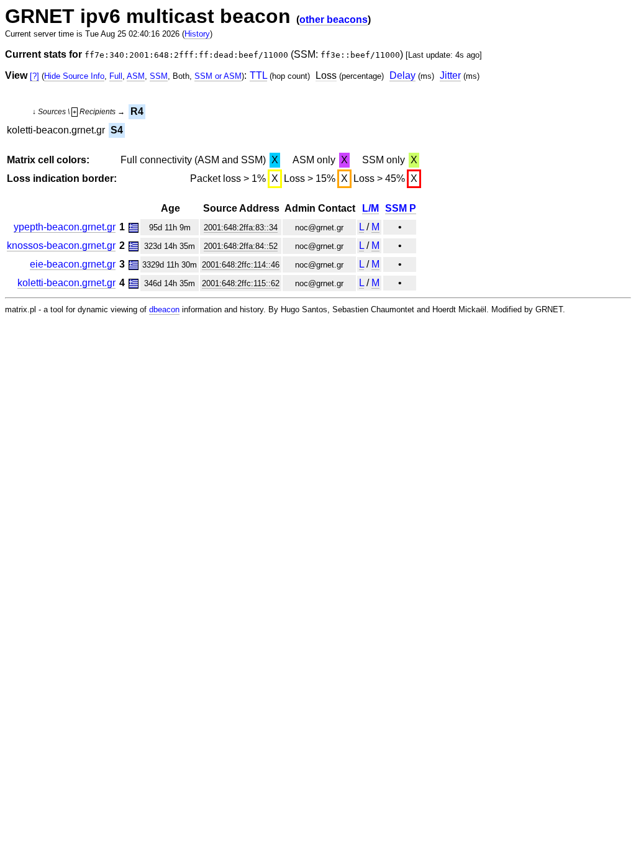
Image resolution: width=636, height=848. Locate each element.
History (197, 33)
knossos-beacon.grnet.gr (61, 245)
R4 (136, 111)
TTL (258, 75)
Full (115, 76)
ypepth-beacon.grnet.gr (65, 227)
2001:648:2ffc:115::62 (240, 283)
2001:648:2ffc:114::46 (240, 264)
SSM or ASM (218, 76)
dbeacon (164, 309)
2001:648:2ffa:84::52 (241, 246)
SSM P (400, 208)
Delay (402, 75)
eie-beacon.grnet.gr (73, 264)
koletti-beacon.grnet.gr (66, 282)
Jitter (450, 75)
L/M (370, 208)
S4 (117, 130)
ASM (136, 76)
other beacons (333, 19)
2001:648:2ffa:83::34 (241, 227)
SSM (159, 76)
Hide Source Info (74, 76)
